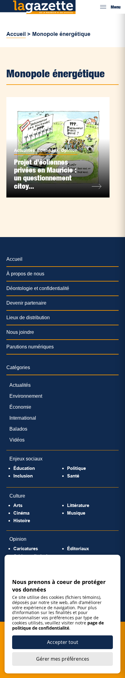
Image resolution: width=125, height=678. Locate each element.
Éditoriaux (48, 150)
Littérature (78, 505)
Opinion (69, 150)
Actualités (24, 150)
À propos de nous (25, 273)
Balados (18, 429)
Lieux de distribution (28, 317)
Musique (76, 512)
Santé (73, 475)
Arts (17, 505)
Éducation (24, 468)
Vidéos (17, 439)
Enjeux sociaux (25, 458)
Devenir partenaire (26, 303)
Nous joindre (20, 332)
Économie (20, 407)
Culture (17, 495)
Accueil (16, 34)
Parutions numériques (30, 346)
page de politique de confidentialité (58, 625)
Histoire (21, 520)
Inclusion (23, 475)
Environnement (25, 396)
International (22, 418)
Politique (76, 468)
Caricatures (25, 548)
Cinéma (21, 512)
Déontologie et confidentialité (37, 288)
